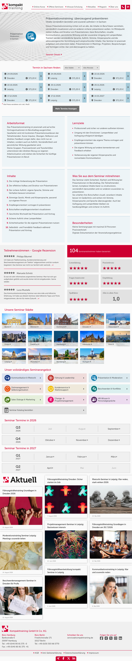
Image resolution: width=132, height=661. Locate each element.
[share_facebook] (63, 658)
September (113, 429)
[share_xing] (58, 658)
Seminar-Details (53, 54)
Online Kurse (39, 7)
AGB (36, 653)
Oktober (49, 440)
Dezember (113, 440)
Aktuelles (92, 7)
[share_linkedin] (73, 658)
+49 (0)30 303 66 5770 (48, 644)
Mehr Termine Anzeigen (66, 108)
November (81, 440)
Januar (49, 456)
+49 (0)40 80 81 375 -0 (16, 644)
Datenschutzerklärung (75, 653)
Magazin (103, 7)
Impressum (93, 653)
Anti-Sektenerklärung (51, 653)
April (49, 468)
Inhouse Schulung (74, 7)
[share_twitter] (68, 658)
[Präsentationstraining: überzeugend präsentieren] (123, 7)
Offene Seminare (55, 7)
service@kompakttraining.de (80, 638)
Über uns (114, 7)
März (113, 456)
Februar (81, 456)
